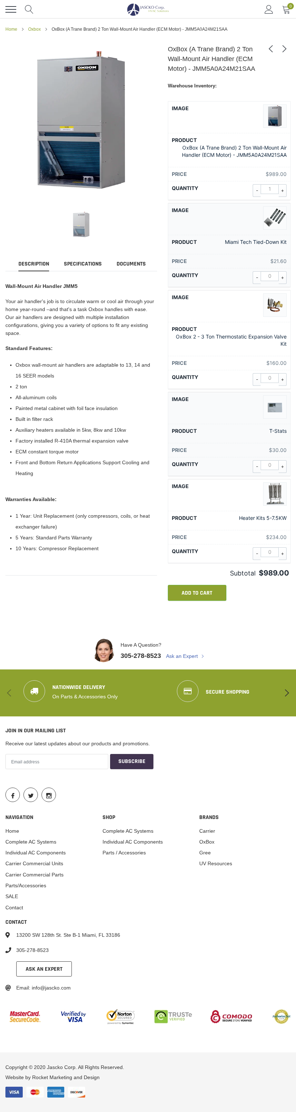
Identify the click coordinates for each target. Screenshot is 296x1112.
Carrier (207, 831)
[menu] (10, 9)
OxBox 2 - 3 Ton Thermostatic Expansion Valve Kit (231, 340)
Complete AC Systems (30, 842)
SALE (11, 896)
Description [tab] (33, 264)
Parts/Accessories (25, 885)
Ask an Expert (182, 656)
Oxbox (34, 29)
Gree (205, 852)
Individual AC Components (35, 852)
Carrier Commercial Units (34, 863)
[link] (81, 225)
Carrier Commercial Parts (34, 875)
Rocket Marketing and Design (66, 1077)
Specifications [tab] (83, 264)
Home (11, 29)
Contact (14, 907)
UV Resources (215, 863)
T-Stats (278, 431)
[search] (29, 9)
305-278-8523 (141, 655)
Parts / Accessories (124, 852)
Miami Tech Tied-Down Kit (256, 242)
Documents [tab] (131, 264)
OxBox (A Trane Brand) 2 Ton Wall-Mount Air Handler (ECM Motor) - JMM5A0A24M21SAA (234, 151)
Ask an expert (44, 969)
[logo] (148, 9)
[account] (269, 9)
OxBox (206, 842)
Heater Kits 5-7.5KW (263, 518)
